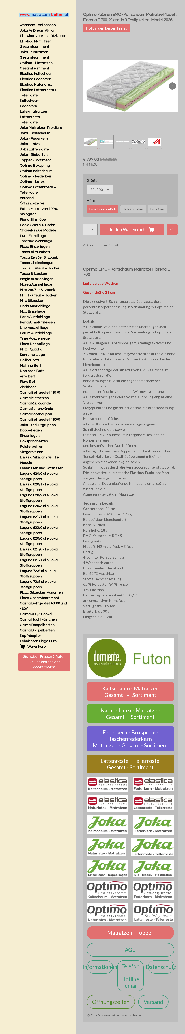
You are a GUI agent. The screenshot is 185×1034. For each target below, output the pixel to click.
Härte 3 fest (157, 209)
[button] (90, 142)
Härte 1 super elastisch (102, 209)
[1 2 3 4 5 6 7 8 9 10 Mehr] (90, 229)
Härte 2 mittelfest (133, 209)
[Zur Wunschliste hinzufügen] (172, 229)
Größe (92, 180)
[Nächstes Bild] (172, 86)
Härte (91, 200)
